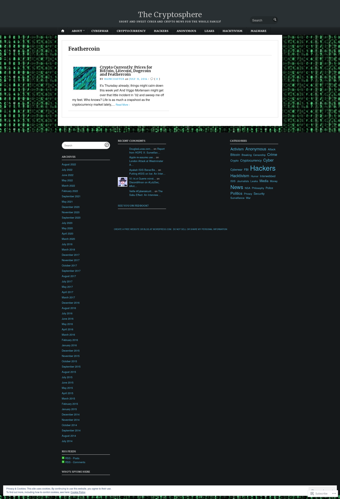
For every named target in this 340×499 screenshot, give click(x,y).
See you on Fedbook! (133, 205)
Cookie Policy (78, 492)
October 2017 (69, 265)
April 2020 (67, 233)
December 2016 (70, 302)
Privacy (248, 194)
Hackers (161, 31)
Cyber (268, 160)
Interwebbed (267, 176)
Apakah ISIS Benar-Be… (143, 170)
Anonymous (186, 31)
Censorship (259, 155)
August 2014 (69, 436)
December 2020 (70, 207)
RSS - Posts (72, 458)
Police (269, 188)
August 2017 (69, 276)
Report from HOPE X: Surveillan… (147, 150)
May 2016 (67, 324)
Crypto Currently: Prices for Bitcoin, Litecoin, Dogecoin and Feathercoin (126, 71)
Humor (254, 176)
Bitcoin (235, 154)
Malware (258, 31)
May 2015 (67, 388)
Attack (271, 149)
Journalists (243, 181)
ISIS (233, 181)
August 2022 (69, 164)
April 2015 (67, 393)
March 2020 (68, 239)
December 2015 (70, 350)
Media (264, 180)
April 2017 (67, 292)
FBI (246, 169)
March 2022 (68, 185)
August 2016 (69, 308)
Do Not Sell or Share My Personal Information (200, 229)
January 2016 (69, 345)
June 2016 (67, 318)
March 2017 (68, 297)
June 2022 (67, 175)
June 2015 (67, 382)
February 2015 (70, 404)
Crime (272, 154)
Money (274, 181)
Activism (237, 148)
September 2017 (71, 271)
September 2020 (71, 217)
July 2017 (67, 281)
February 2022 (70, 191)
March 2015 (68, 398)
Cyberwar (99, 31)
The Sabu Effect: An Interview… (146, 193)
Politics (236, 193)
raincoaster (114, 78)
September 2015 (71, 366)
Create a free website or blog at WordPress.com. (143, 229)
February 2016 (70, 340)
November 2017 (70, 260)
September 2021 (71, 196)
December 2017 (70, 255)
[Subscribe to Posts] (63, 458)
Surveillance (237, 198)
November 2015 (70, 356)
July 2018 (67, 244)
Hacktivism (232, 31)
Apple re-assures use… (142, 157)
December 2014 (70, 414)
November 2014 (70, 420)
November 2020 (70, 212)
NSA (247, 188)
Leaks (209, 31)
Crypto (234, 160)
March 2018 (68, 249)
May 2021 (67, 201)
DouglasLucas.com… (141, 149)
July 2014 (67, 441)
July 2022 (67, 169)
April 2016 (67, 329)
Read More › (123, 104)
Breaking (247, 155)
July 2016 (67, 313)
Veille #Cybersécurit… (141, 191)
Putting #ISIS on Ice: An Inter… (147, 173)
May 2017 (67, 287)
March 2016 (68, 334)
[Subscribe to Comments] (63, 462)
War (248, 198)
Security (259, 193)
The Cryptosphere (170, 14)
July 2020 (67, 223)
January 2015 (69, 409)
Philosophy (258, 188)
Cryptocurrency (131, 31)
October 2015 (69, 361)
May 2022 (67, 180)
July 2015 (67, 377)
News (236, 186)
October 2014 (69, 425)
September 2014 (71, 430)
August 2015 (69, 372)
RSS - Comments (75, 462)
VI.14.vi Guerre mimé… (142, 178)
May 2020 (67, 228)
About (77, 31)
